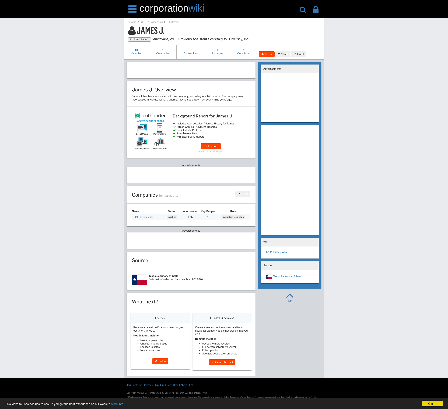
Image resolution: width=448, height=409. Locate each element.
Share (284, 54)
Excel (300, 54)
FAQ (191, 384)
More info (117, 403)
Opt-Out (159, 384)
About (183, 384)
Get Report (211, 146)
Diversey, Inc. (146, 217)
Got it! (432, 403)
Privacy (148, 384)
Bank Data (172, 384)
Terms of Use (134, 384)
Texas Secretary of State (286, 276)
